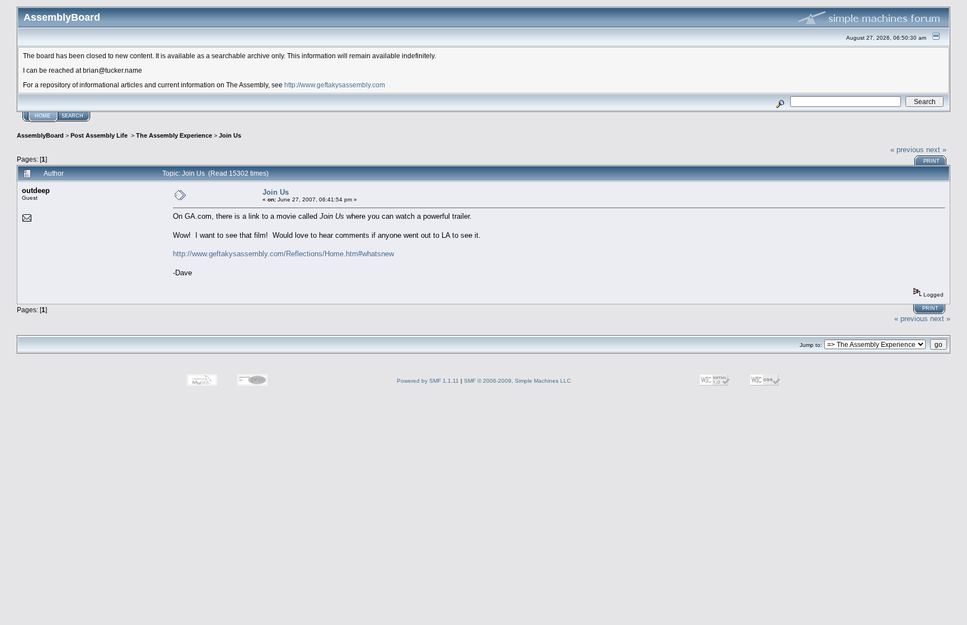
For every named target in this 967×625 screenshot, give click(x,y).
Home (42, 116)
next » (936, 149)
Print (931, 161)
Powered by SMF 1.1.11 (428, 381)
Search (72, 116)
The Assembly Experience (174, 135)
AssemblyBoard (40, 135)
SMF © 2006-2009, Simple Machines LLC (517, 381)
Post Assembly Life (100, 135)
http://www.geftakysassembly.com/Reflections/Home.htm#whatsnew (283, 254)
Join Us (230, 135)
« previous (907, 149)
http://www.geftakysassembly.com (334, 84)
